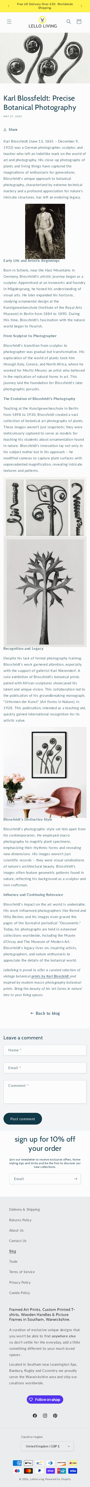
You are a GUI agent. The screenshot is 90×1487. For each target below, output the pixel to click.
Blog (12, 1251)
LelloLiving (37, 1479)
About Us (16, 1230)
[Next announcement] (81, 6)
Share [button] (13, 129)
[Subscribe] (75, 1178)
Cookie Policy (19, 1293)
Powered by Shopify (58, 1479)
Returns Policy (20, 1220)
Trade (13, 1261)
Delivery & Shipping (24, 1209)
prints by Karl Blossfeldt (51, 976)
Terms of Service (22, 1272)
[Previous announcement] (8, 6)
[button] (9, 22)
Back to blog (48, 1013)
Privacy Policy (19, 1282)
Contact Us (18, 1241)
